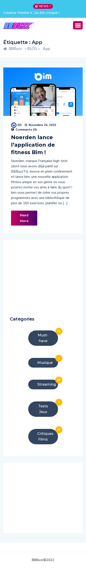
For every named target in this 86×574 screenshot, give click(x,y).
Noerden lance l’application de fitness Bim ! (33, 144)
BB (20, 125)
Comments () (26, 129)
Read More (24, 218)
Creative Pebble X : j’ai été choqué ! (31, 13)
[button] (78, 25)
